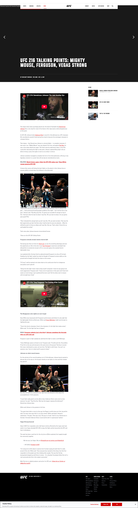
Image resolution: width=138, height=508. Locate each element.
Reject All (105, 504)
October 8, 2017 (35, 445)
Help (103, 476)
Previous (5, 37)
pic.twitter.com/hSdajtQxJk (56, 440)
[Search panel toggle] (112, 6)
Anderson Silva (39, 135)
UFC (87, 476)
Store (87, 489)
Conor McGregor (50, 320)
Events (24, 6)
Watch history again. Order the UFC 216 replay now (42, 162)
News (45, 6)
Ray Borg (61, 145)
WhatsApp (96, 485)
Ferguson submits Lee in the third (34, 332)
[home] (69, 6)
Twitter (95, 491)
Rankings (31, 6)
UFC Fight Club (89, 491)
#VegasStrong (44, 440)
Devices (103, 481)
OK (117, 504)
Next (133, 37)
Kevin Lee (41, 244)
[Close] (135, 504)
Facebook (96, 479)
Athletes (38, 6)
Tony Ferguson (46, 246)
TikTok (95, 489)
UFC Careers (88, 483)
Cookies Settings (94, 504)
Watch (93, 6)
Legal (111, 476)
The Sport (88, 479)
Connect (87, 6)
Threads (95, 483)
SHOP (108, 6)
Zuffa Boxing (101, 6)
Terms (111, 479)
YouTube (96, 487)
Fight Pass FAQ (105, 479)
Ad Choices (112, 483)
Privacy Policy (113, 481)
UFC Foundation (89, 481)
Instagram (96, 481)
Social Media (97, 476)
